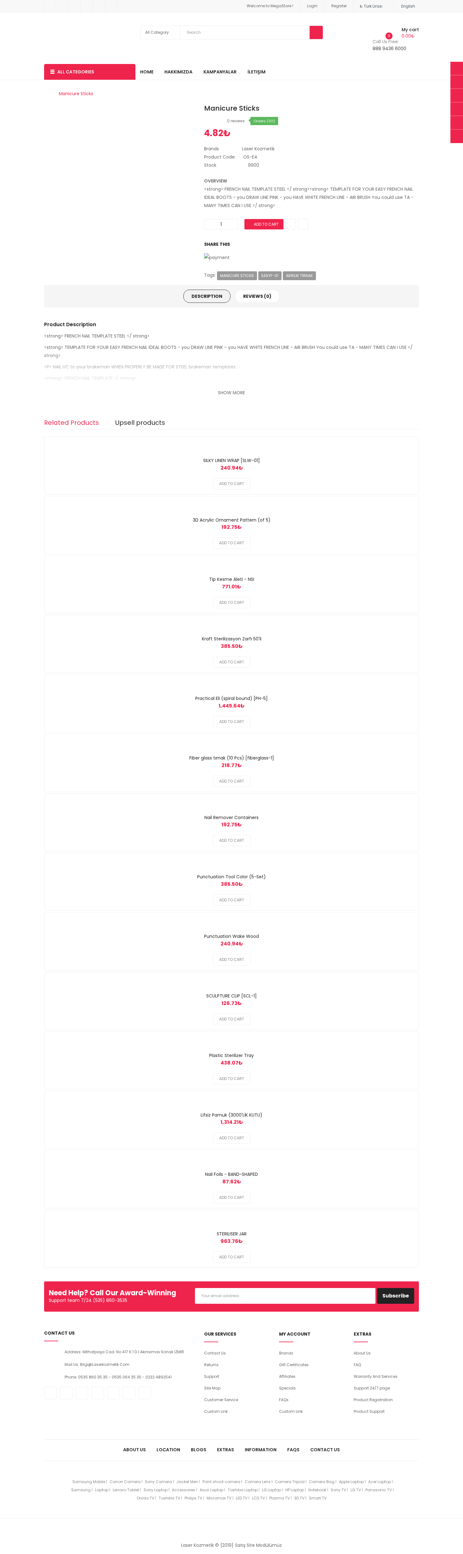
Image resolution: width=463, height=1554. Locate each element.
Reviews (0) (257, 296)
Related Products (71, 422)
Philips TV (193, 1498)
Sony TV (338, 1490)
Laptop (101, 1490)
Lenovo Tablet (126, 1490)
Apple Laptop (351, 1481)
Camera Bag (321, 1481)
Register (339, 6)
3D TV (299, 1498)
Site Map (212, 1388)
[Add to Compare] (231, 441)
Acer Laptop (379, 1481)
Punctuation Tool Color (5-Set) (231, 877)
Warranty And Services (375, 1376)
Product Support (369, 1411)
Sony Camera (158, 1481)
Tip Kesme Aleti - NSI (231, 579)
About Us (362, 1353)
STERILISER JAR (232, 1234)
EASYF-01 (269, 275)
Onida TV (145, 1498)
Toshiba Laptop (243, 1490)
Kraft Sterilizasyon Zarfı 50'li (231, 639)
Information (261, 1450)
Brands (286, 1353)
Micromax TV (219, 1498)
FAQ (357, 1364)
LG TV (356, 1490)
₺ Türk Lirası (372, 6)
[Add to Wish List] (216, 441)
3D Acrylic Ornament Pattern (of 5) (232, 520)
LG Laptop (271, 1490)
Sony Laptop (156, 1490)
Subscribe (395, 1295)
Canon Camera (125, 1481)
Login (312, 6)
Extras (225, 1450)
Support (211, 1376)
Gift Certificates (294, 1364)
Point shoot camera (221, 1481)
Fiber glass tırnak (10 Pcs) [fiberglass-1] (231, 758)
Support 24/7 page (372, 1388)
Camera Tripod (290, 1481)
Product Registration (373, 1399)
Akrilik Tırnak (299, 275)
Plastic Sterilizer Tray (231, 1055)
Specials (287, 1388)
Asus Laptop (211, 1490)
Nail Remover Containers (231, 817)
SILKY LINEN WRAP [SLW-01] (231, 460)
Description (206, 296)
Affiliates (287, 1376)
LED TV (242, 1498)
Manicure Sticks (76, 93)
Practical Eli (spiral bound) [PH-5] (231, 698)
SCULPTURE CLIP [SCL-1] (231, 996)
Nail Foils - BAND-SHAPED (231, 1174)
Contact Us (215, 1353)
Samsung (81, 1490)
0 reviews (236, 121)
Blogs (198, 1450)
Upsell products (140, 422)
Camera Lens (258, 1481)
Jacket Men (187, 1481)
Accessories (183, 1490)
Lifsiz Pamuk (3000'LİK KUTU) (231, 1115)
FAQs (284, 1399)
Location (168, 1450)
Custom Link (216, 1411)
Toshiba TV (169, 1498)
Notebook (317, 1490)
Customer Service (221, 1399)
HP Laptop (294, 1490)
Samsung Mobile (88, 1481)
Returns (211, 1364)
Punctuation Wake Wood (231, 936)
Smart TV (318, 1498)
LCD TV (258, 1498)
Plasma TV (279, 1498)
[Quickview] (246, 441)
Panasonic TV (378, 1490)
